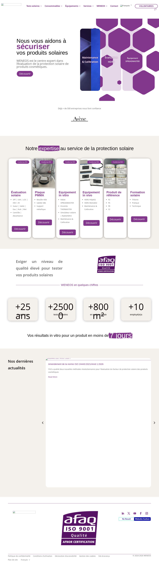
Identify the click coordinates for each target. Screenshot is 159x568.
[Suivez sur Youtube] (134, 513)
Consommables (52, 6)
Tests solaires (33, 6)
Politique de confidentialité (19, 556)
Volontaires (146, 6)
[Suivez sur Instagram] (146, 513)
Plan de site (13, 560)
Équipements (71, 6)
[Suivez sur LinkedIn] (122, 513)
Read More (52, 377)
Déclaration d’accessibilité (66, 556)
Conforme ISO (70, 162)
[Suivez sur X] (128, 513)
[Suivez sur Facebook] (140, 513)
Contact (114, 6)
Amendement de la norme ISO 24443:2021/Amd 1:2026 (75, 364)
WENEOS (101, 6)
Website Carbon (142, 519)
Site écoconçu (104, 556)
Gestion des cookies (87, 556)
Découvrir (25, 73)
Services (87, 6)
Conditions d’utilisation (42, 556)
